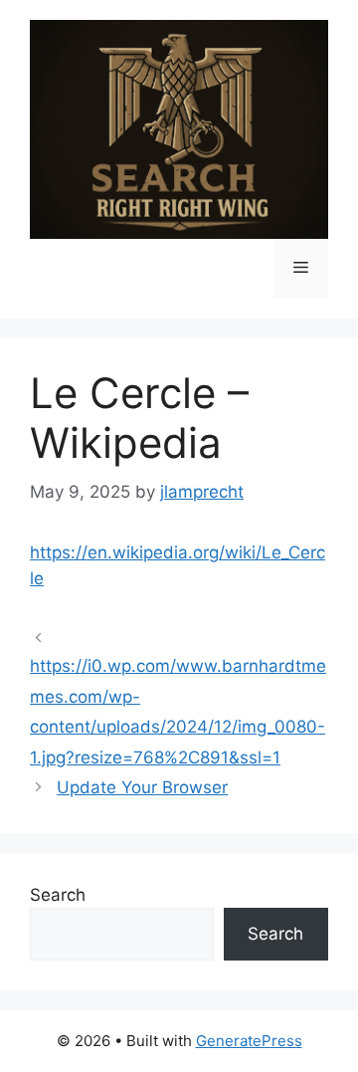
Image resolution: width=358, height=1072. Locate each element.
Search (58, 895)
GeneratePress (249, 1040)
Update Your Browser (142, 787)
